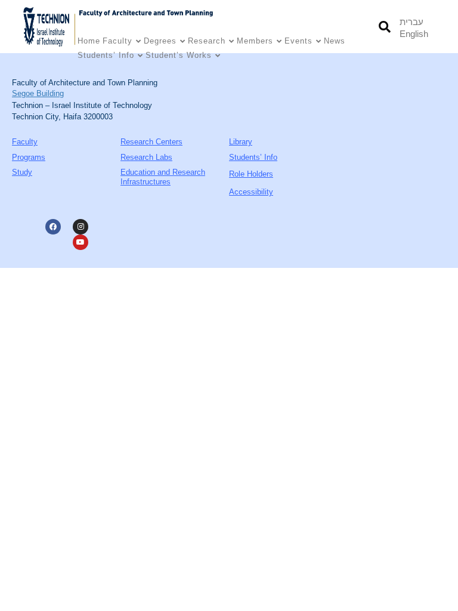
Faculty (117, 40)
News (334, 40)
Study (22, 172)
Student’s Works (179, 55)
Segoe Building (38, 93)
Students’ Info (106, 55)
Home (89, 40)
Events (298, 40)
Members (255, 40)
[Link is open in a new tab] (49, 26)
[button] (384, 26)
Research (206, 40)
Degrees (160, 40)
